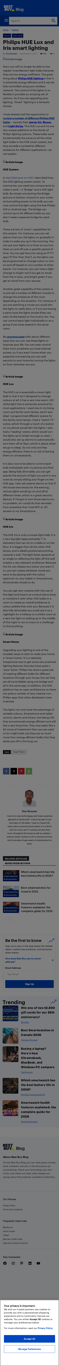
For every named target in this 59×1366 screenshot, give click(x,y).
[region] (29, 1333)
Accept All (29, 1338)
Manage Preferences (29, 1349)
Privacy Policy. (45, 1328)
